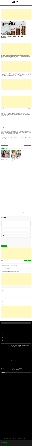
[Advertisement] (16, 14)
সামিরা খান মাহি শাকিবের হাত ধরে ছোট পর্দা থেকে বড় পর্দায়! (5, 158)
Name (2, 228)
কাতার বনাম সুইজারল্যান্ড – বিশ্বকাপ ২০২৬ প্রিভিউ (7, 268)
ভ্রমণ (2, 299)
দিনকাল (2, 293)
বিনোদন (2, 298)
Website (2, 235)
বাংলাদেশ (2, 325)
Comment (2, 220)
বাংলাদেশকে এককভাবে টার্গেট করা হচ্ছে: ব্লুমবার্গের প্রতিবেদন (5, 145)
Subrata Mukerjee (13, 160)
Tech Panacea (5, 442)
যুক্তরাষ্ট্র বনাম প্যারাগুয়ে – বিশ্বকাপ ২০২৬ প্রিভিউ (16, 368)
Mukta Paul (7, 159)
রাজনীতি (2, 301)
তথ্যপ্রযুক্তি (3, 328)
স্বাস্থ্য (2, 304)
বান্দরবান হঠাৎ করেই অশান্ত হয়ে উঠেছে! (25, 212)
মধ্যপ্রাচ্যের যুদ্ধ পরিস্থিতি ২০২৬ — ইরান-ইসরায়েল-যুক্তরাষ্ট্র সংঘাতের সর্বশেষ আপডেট (10, 271)
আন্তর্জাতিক (3, 290)
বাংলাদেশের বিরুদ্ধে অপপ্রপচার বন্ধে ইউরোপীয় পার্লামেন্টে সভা (27, 145)
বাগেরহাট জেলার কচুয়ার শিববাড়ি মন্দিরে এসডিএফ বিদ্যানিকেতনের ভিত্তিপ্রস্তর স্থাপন (15, 158)
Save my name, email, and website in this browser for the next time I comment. (3, 242)
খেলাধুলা (2, 296)
